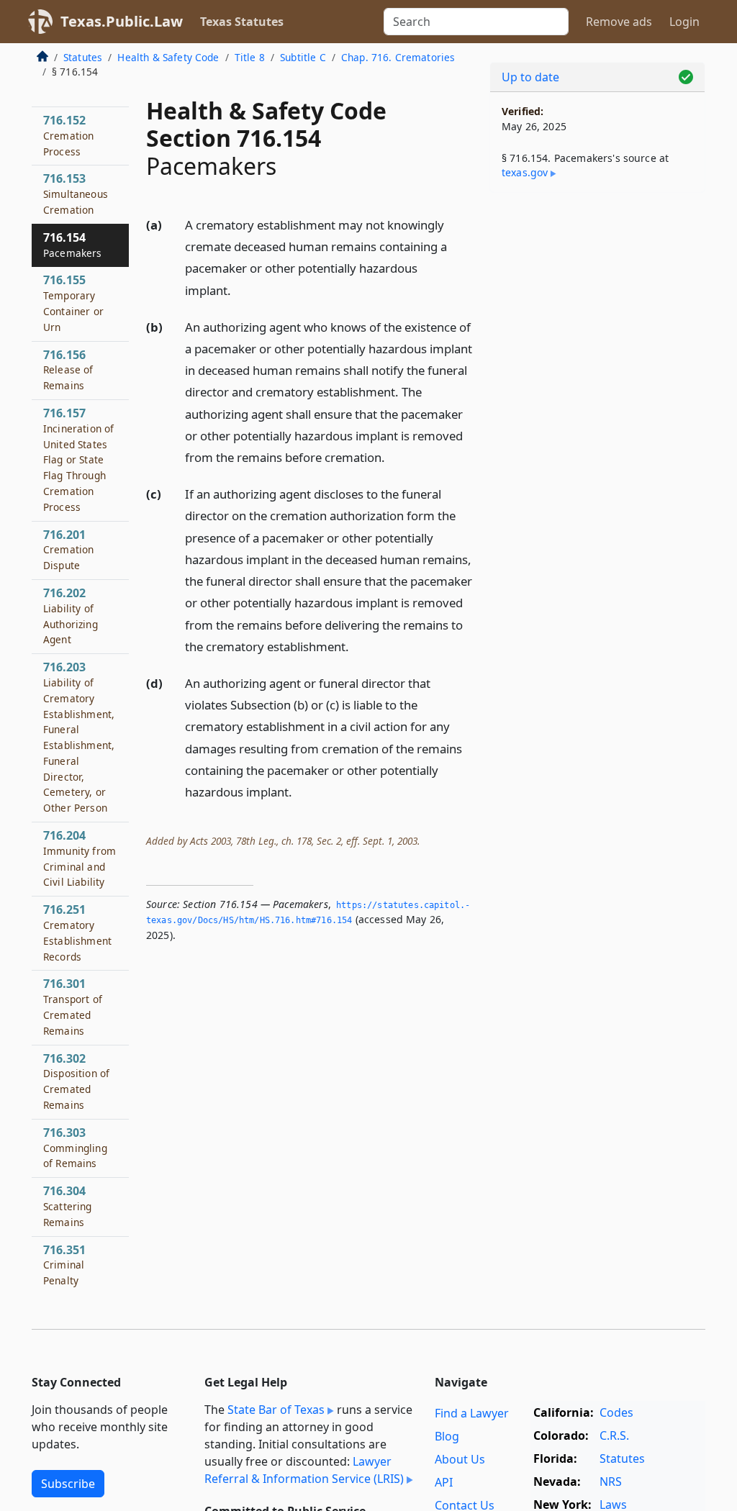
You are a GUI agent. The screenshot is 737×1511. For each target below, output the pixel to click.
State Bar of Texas (276, 1409)
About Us (460, 1459)
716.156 (68, 370)
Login (684, 22)
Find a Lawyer (472, 1413)
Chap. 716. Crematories (398, 57)
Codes (616, 1412)
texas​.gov (525, 172)
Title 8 (250, 57)
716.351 (64, 1265)
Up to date (530, 77)
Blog (447, 1436)
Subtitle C (303, 57)
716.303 (75, 1148)
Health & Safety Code (168, 57)
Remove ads (619, 22)
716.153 (75, 194)
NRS (611, 1481)
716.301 (72, 1006)
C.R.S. (614, 1435)
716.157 (78, 459)
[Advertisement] (597, 303)
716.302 (76, 1081)
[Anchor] (239, 289)
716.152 (68, 135)
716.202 (70, 615)
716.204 (79, 858)
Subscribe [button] (68, 1484)
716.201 (68, 550)
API (444, 1482)
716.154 (72, 245)
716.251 (77, 932)
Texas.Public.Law (121, 21)
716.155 (73, 302)
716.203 (78, 737)
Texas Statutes (242, 22)
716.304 (67, 1206)
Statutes (82, 57)
